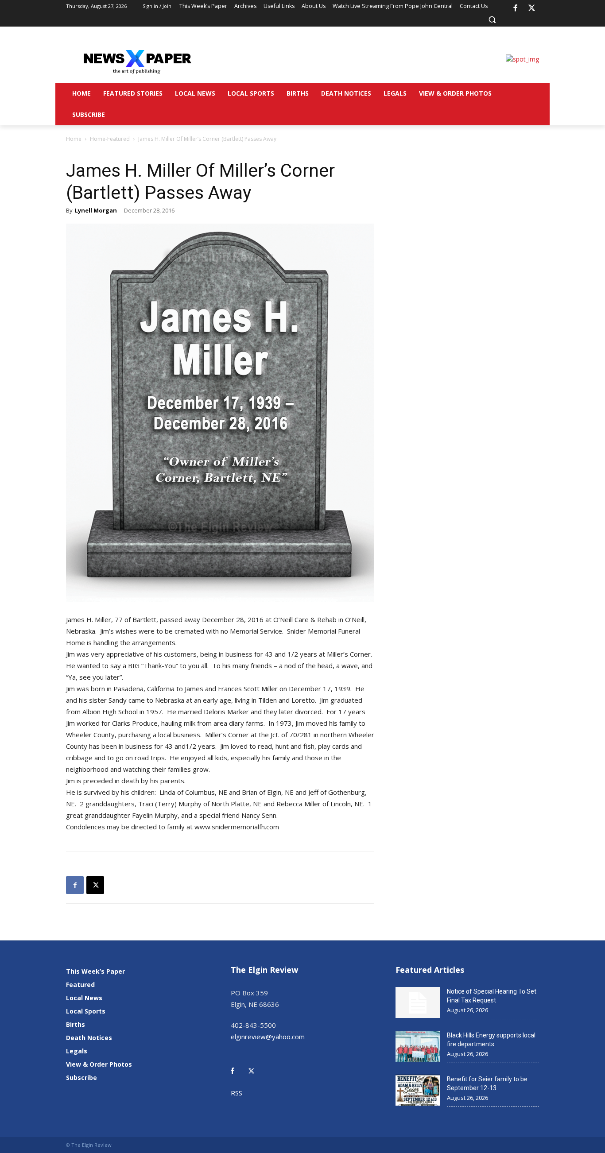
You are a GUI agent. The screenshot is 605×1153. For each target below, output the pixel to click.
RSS (236, 1092)
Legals (76, 1051)
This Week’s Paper (95, 971)
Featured (80, 984)
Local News (84, 998)
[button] (492, 19)
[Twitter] (256, 1065)
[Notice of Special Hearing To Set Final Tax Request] (418, 1002)
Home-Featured (110, 139)
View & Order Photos (99, 1064)
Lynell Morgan (96, 210)
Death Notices (89, 1037)
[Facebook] (515, 8)
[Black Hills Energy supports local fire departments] (418, 1046)
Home (73, 139)
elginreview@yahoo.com (268, 1036)
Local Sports (85, 1011)
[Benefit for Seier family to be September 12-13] (418, 1090)
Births (75, 1024)
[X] (532, 8)
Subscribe (81, 1077)
